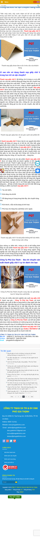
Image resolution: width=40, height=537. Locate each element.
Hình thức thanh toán (9, 452)
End (32, 396)
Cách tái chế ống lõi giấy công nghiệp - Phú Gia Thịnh (21, 362)
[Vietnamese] (35, 2)
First (12, 396)
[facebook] (4, 441)
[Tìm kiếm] (38, 5)
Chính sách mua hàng (10, 459)
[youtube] (14, 441)
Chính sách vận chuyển (10, 455)
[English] (38, 2)
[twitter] (11, 441)
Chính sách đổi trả (9, 462)
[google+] (7, 441)
